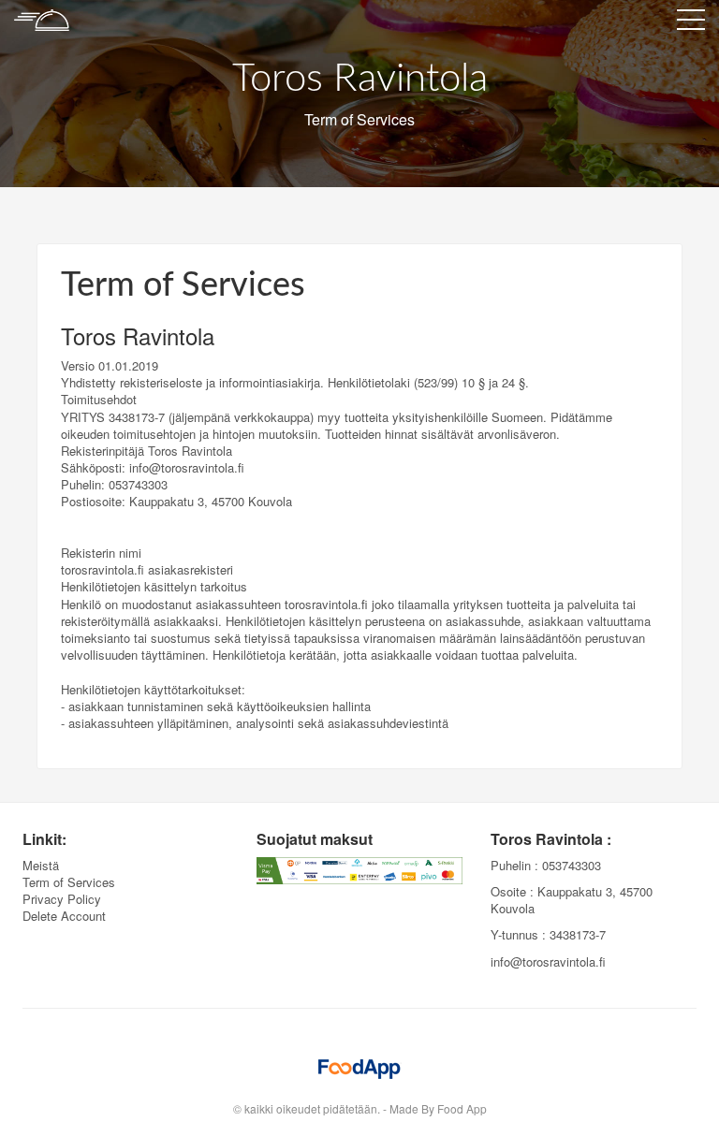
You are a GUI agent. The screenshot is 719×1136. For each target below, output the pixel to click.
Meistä (40, 865)
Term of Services (68, 882)
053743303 (571, 865)
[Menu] (691, 23)
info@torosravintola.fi (548, 961)
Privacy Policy (61, 899)
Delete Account (64, 916)
